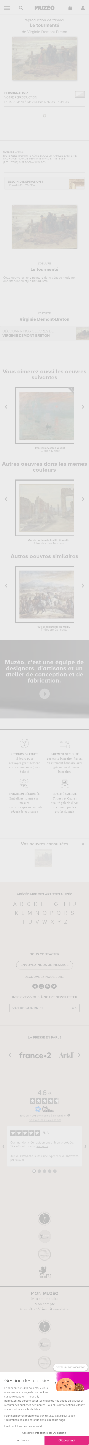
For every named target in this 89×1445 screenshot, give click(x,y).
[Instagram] (41, 988)
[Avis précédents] (3, 1146)
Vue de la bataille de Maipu (53, 628)
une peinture (34, 277)
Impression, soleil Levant (50, 449)
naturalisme (40, 281)
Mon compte (44, 1304)
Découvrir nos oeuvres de (28, 334)
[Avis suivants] (86, 1146)
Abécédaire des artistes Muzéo (45, 894)
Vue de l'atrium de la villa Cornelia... (49, 542)
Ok (74, 1008)
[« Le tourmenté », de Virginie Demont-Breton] (43, 858)
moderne (69, 277)
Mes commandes (44, 1299)
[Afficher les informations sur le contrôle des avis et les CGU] (68, 1115)
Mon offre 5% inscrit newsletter (44, 1309)
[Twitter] (54, 988)
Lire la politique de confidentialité (23, 1426)
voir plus (42, 1146)
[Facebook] (35, 988)
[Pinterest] (47, 988)
